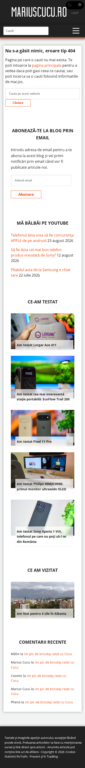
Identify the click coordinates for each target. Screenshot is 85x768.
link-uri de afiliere (27, 752)
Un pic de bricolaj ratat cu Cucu (48, 654)
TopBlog (52, 756)
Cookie (70, 752)
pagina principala (46, 65)
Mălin (15, 654)
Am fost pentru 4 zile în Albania (41, 613)
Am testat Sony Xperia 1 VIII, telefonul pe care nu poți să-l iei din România (41, 536)
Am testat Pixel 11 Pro (34, 441)
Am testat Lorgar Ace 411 (36, 345)
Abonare (26, 194)
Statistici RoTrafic (16, 756)
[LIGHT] (75, 5)
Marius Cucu (20, 662)
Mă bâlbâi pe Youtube (42, 223)
